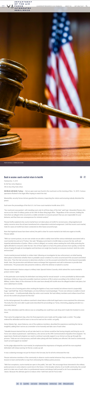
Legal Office (26, 384)
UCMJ (60, 384)
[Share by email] (84, 177)
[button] (3, 6)
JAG (17, 384)
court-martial (34, 384)
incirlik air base (53, 384)
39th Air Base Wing (43, 384)
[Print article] (81, 177)
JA (20, 384)
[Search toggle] (87, 6)
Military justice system (68, 384)
